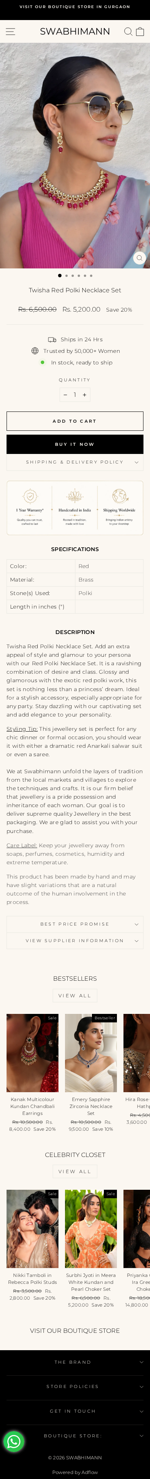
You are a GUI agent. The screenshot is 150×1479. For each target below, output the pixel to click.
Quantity (75, 380)
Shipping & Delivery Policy (75, 462)
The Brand (73, 1362)
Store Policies (73, 1386)
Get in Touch (73, 1411)
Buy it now (75, 444)
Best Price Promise (75, 924)
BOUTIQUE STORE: (73, 1436)
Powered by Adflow (75, 1472)
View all (75, 995)
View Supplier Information (75, 940)
